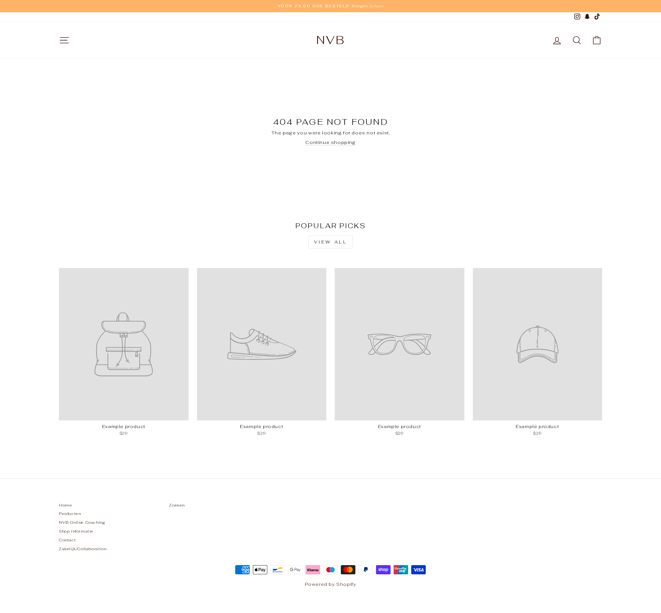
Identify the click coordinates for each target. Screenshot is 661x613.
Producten (70, 513)
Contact (67, 540)
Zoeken (177, 505)
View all (330, 242)
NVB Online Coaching (82, 522)
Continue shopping (330, 142)
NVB (330, 40)
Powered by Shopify (331, 584)
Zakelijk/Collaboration (82, 548)
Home (65, 505)
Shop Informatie (76, 531)
